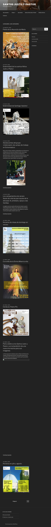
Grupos (13, 12)
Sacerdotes (20, 12)
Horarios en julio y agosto (12, 464)
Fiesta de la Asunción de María (14, 29)
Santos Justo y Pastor (19, 4)
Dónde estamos (42, 12)
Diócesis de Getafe (6, 514)
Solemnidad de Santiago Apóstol (15, 106)
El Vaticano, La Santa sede (8, 517)
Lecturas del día (35, 39)
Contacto (5, 15)
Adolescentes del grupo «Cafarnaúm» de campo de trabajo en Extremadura (15, 145)
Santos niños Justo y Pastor (30, 12)
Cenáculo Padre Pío (10, 307)
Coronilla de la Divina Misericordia (15, 261)
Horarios (33, 36)
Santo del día (34, 41)
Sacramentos (6, 12)
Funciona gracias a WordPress (11, 524)
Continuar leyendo (7, 187)
